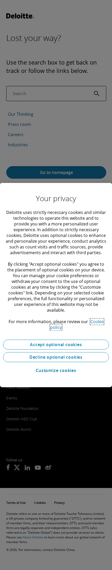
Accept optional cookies (56, 344)
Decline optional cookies (56, 357)
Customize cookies (56, 370)
